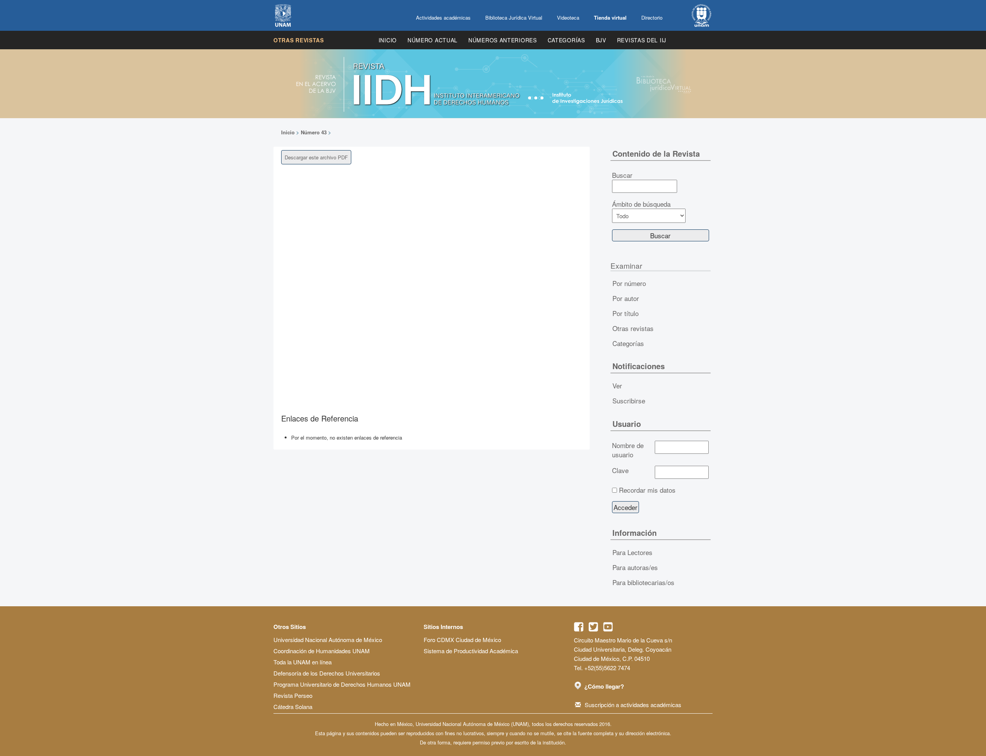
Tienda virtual (610, 17)
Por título (625, 313)
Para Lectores (632, 552)
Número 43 (314, 132)
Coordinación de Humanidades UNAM (321, 651)
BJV (601, 40)
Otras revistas (298, 40)
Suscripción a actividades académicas (633, 705)
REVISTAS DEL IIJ (641, 40)
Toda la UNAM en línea (302, 662)
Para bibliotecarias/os (643, 582)
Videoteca (568, 17)
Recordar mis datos (647, 490)
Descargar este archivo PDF (316, 157)
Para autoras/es (635, 567)
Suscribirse (628, 400)
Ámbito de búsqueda (641, 204)
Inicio (388, 40)
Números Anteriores (502, 40)
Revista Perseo (292, 695)
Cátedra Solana (292, 706)
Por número (629, 283)
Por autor (625, 298)
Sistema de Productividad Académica (471, 651)
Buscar (622, 175)
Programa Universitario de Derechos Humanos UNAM (342, 684)
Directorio (651, 17)
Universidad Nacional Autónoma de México (327, 640)
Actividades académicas (443, 17)
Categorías (566, 40)
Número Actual (432, 40)
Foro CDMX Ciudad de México (462, 640)
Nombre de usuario (628, 450)
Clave (620, 470)
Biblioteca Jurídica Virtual (513, 17)
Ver (617, 385)
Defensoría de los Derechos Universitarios (326, 673)
